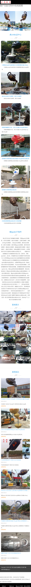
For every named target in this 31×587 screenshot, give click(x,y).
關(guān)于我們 (19, 586)
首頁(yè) (4, 586)
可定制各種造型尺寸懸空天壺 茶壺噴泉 (11, 460)
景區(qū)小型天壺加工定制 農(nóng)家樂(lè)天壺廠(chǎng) (16, 490)
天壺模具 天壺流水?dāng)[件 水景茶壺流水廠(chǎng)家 (15, 399)
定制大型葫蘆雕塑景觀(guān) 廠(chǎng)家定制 (13, 429)
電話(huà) (11, 586)
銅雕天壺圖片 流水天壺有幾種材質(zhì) (11, 553)
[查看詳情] (3, 406)
